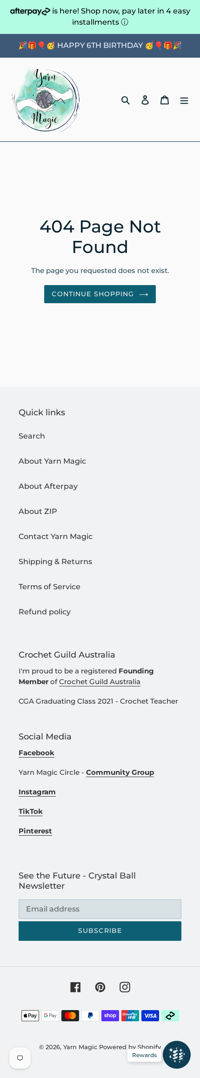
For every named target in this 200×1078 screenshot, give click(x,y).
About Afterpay (48, 486)
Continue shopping (93, 294)
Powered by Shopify (130, 1047)
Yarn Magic (80, 1047)
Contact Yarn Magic (56, 536)
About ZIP (38, 511)
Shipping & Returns (55, 561)
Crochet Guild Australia (99, 681)
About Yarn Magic (52, 461)
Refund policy (45, 611)
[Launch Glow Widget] (177, 1055)
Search (32, 436)
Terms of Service (49, 586)
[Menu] (184, 99)
